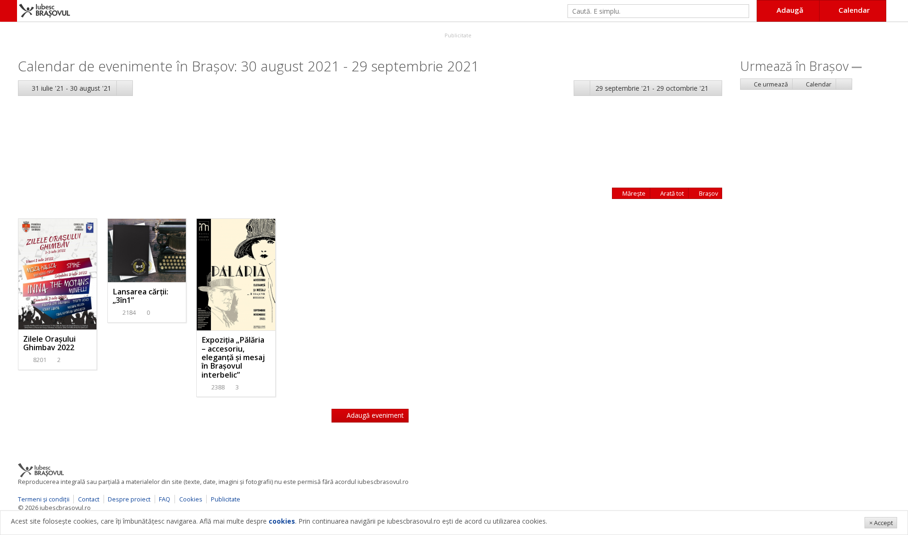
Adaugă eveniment (374, 415)
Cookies (190, 499)
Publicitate (457, 35)
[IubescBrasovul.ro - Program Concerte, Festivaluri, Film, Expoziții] (8, 11)
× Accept (881, 522)
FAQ (164, 499)
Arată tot (671, 193)
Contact (88, 499)
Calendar (817, 84)
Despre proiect (129, 499)
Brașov (708, 193)
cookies (282, 521)
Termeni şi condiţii (44, 499)
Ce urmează (770, 84)
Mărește (633, 193)
